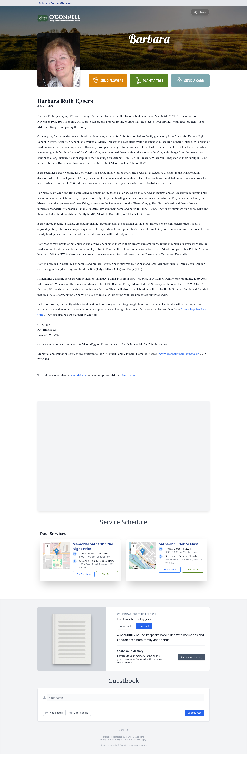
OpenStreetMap (127, 745)
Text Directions (84, 574)
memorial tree (78, 375)
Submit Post (194, 712)
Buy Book (144, 626)
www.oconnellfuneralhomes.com (179, 354)
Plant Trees (107, 574)
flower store (128, 375)
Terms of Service (132, 739)
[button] (56, 551)
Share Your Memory (191, 657)
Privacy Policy (114, 739)
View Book (125, 626)
